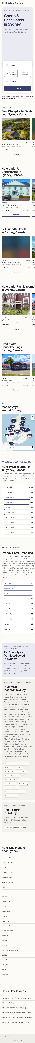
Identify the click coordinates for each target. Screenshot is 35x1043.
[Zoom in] (32, 416)
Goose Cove (5, 960)
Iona (3, 892)
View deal (16, 154)
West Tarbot (5, 974)
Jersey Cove (6, 965)
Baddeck (4, 906)
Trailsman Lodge (7, 380)
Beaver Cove (6, 911)
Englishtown (5, 955)
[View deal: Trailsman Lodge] (16, 365)
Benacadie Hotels (7, 858)
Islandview (5, 897)
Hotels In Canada (14, 3)
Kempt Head (5, 935)
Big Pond (4, 867)
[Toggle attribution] (33, 447)
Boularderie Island (7, 931)
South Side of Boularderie (10, 950)
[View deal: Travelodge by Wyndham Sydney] (16, 247)
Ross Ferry (5, 940)
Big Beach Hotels (7, 863)
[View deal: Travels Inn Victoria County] (16, 129)
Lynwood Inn (6, 320)
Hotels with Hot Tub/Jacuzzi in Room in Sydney (17, 1017)
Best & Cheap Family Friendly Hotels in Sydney (16, 998)
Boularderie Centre (7, 926)
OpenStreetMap (7, 449)
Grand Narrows (6, 887)
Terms (9, 1040)
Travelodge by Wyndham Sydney (12, 262)
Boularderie (5, 921)
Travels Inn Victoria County (10, 144)
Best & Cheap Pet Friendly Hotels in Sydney (15, 1022)
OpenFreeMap (7, 447)
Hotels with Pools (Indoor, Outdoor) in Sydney (16, 1012)
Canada (11, 10)
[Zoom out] (32, 419)
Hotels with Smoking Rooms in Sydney (14, 1008)
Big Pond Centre (7, 872)
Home (5, 10)
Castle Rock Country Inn (9, 205)
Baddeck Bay (6, 901)
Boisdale (4, 916)
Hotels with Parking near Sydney (12, 1003)
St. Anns (4, 945)
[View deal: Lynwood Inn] (16, 304)
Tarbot (4, 969)
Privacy (4, 1040)
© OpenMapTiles (15, 447)
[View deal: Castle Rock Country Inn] (16, 190)
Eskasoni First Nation (8, 882)
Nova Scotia (19, 10)
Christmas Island (7, 877)
